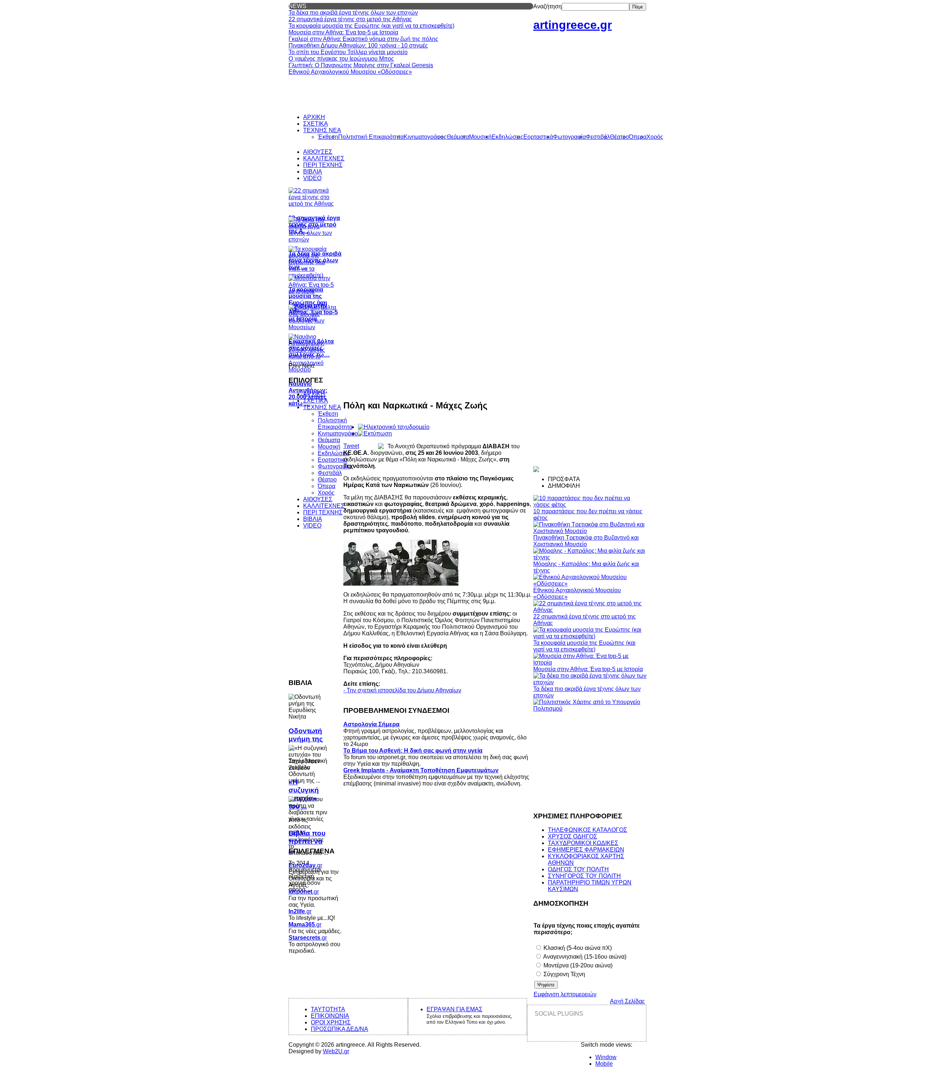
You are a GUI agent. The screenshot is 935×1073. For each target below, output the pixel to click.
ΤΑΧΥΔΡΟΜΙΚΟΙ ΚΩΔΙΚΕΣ (583, 843)
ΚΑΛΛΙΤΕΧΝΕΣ (323, 506)
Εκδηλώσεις (334, 453)
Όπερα (326, 486)
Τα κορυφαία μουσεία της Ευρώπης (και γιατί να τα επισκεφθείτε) (584, 646)
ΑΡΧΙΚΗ (314, 394)
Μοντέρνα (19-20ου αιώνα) (577, 965)
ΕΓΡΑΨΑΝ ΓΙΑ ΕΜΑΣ (454, 1009)
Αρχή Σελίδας (627, 1001)
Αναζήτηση (547, 6)
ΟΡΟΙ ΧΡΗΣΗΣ (331, 1022)
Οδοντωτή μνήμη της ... (306, 739)
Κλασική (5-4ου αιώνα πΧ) (577, 948)
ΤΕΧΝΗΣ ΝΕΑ (322, 407)
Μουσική (329, 447)
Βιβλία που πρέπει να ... (307, 841)
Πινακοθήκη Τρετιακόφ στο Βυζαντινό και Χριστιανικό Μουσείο (586, 540)
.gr (305, 865)
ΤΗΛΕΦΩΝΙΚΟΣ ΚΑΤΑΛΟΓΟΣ (587, 830)
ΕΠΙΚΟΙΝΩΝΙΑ (330, 1016)
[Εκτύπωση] (375, 433)
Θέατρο (327, 479)
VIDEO (312, 525)
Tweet (351, 446)
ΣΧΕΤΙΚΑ (315, 400)
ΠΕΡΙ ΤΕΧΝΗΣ (323, 512)
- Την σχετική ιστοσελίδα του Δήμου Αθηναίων (402, 690)
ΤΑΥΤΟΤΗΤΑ (328, 1009)
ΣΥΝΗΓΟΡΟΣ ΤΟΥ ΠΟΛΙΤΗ (584, 876)
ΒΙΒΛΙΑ (312, 519)
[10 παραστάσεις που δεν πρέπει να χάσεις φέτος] (589, 505)
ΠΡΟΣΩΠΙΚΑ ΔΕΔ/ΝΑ (339, 1029)
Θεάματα (329, 440)
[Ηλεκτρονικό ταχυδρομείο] (394, 427)
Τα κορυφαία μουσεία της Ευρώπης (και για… (308, 299)
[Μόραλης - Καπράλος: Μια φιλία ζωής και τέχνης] (589, 557)
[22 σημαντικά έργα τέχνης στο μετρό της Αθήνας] (589, 610)
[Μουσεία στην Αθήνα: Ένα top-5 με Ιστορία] (589, 662)
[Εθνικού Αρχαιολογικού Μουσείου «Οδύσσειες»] (589, 584)
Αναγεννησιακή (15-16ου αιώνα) (584, 957)
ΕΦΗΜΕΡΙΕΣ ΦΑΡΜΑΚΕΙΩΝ (586, 849)
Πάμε (637, 6)
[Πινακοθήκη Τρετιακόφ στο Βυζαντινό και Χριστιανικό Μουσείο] (589, 531)
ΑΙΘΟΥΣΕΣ (317, 499)
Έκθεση (328, 414)
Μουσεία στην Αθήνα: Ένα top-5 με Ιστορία (588, 669)
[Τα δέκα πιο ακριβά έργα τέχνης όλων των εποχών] (589, 682)
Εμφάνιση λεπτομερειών (565, 994)
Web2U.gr (336, 1051)
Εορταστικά (332, 460)
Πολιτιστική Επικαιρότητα (335, 423)
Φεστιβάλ (330, 473)
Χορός (326, 493)
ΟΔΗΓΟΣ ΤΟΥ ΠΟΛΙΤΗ (578, 869)
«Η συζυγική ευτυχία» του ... (304, 794)
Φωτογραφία (334, 466)
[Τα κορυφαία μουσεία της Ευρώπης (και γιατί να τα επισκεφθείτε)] (589, 636)
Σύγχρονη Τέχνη (563, 974)
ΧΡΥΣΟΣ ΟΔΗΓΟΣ (572, 836)
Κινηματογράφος (339, 433)
